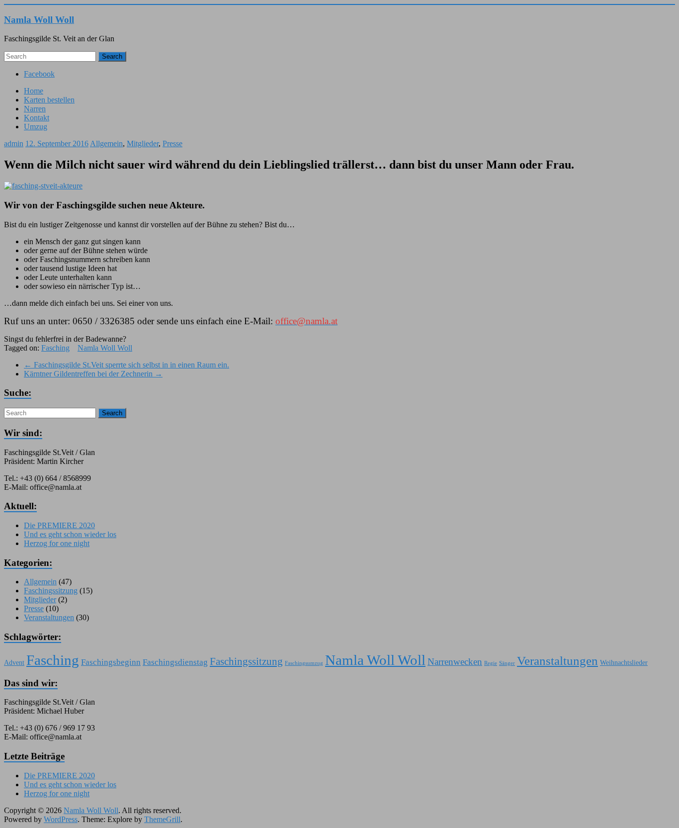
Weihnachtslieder (624, 662)
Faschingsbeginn (111, 662)
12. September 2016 (56, 143)
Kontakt (36, 117)
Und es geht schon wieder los (70, 534)
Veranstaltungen (49, 617)
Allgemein (106, 143)
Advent (14, 662)
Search (112, 56)
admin (13, 143)
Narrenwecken (454, 661)
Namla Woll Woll (39, 19)
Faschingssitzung (51, 590)
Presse (172, 143)
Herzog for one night (56, 543)
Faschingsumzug (304, 663)
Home (33, 91)
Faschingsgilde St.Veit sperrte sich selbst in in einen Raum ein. (126, 365)
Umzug (35, 126)
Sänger (507, 663)
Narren (35, 108)
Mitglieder (143, 143)
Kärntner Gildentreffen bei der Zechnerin (93, 373)
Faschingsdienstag (175, 662)
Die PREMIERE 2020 (59, 525)
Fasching (55, 348)
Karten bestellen (49, 99)
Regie (490, 663)
